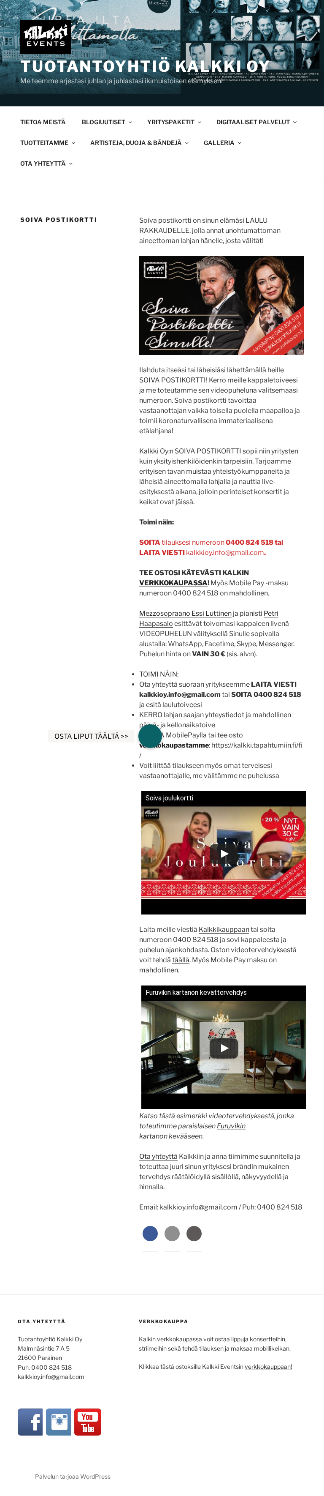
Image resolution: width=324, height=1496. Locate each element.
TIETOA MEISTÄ (43, 122)
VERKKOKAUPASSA (173, 583)
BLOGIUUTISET (103, 122)
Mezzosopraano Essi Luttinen (185, 613)
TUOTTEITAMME (44, 142)
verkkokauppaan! (268, 1366)
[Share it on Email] (172, 1238)
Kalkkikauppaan (224, 929)
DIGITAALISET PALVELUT (253, 122)
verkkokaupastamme (174, 745)
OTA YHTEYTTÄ (43, 163)
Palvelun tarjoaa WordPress (73, 1476)
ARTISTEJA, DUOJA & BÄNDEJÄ (136, 142)
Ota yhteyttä (158, 1156)
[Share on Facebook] (150, 1238)
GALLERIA (219, 142)
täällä (180, 960)
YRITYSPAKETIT (170, 122)
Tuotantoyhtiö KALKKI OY (145, 66)
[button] (150, 736)
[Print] (194, 1238)
